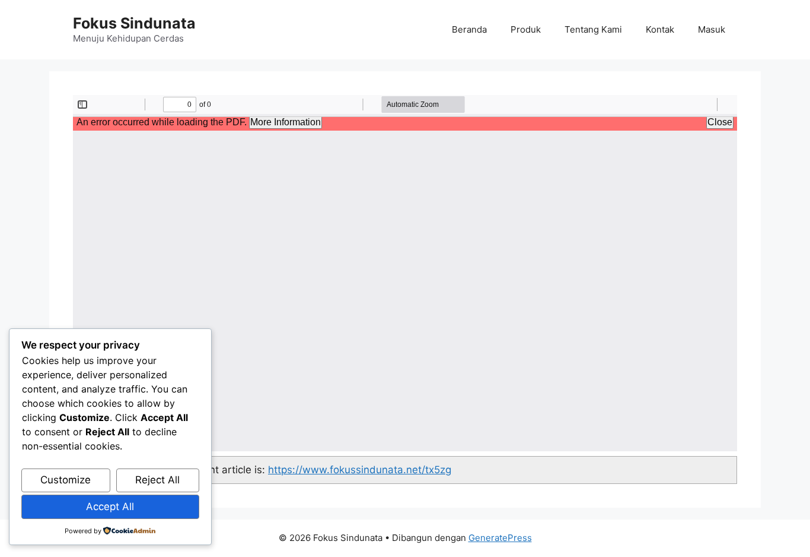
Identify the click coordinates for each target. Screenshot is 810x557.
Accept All (110, 506)
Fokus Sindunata (134, 23)
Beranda (469, 29)
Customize (65, 480)
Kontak (660, 29)
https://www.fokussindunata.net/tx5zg (359, 470)
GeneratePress (500, 537)
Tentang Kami (593, 29)
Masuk (711, 29)
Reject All (157, 480)
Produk (526, 29)
